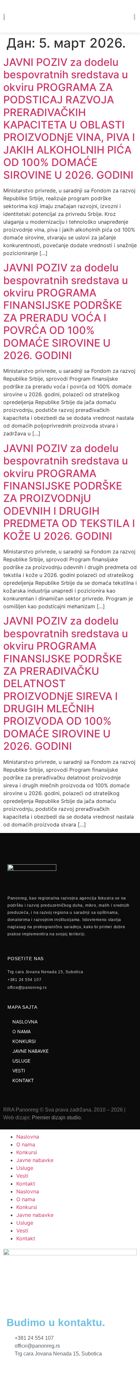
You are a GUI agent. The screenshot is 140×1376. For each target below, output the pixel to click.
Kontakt (25, 1183)
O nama (25, 1144)
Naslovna (27, 1136)
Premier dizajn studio (56, 1117)
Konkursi (26, 1152)
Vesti (22, 1175)
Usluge (24, 1168)
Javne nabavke (34, 1160)
